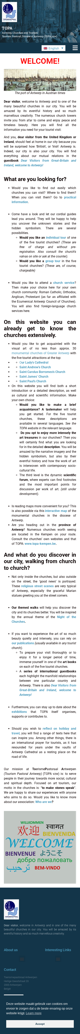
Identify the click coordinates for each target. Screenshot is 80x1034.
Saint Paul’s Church (32, 381)
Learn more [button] (34, 1013)
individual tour (56, 237)
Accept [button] (40, 1023)
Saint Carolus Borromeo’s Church (42, 372)
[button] (53, 48)
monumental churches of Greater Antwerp (40, 353)
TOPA (7, 27)
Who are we (43, 802)
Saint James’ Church (33, 376)
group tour (53, 261)
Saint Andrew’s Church (35, 367)
